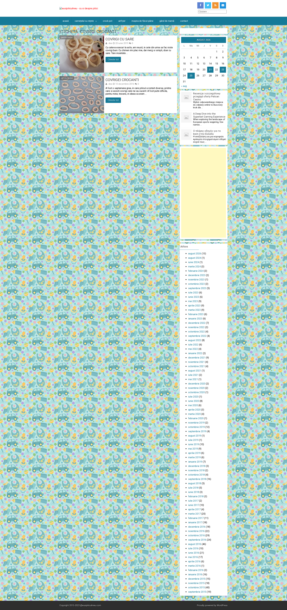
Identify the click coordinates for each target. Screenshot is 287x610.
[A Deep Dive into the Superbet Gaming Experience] (186, 121)
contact (184, 21)
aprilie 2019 (194, 453)
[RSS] (215, 5)
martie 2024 (194, 266)
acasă (66, 21)
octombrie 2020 (196, 392)
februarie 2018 (196, 496)
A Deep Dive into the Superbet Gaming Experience (209, 115)
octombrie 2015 (196, 587)
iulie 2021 (193, 375)
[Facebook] (200, 5)
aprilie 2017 (194, 509)
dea (110, 43)
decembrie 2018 (196, 466)
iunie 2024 (193, 262)
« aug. (184, 86)
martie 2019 (194, 457)
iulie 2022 (193, 344)
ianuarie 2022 (195, 353)
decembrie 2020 (196, 383)
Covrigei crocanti (122, 80)
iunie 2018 (193, 492)
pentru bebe (66, 37)
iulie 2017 (193, 500)
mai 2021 (193, 379)
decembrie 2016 (196, 526)
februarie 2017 (196, 518)
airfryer (121, 21)
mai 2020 (193, 405)
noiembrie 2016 (196, 531)
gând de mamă (166, 21)
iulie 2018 (193, 487)
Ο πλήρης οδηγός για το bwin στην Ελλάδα (207, 132)
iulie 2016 (193, 548)
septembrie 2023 (197, 288)
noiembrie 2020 (196, 388)
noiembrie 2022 (196, 327)
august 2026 (194, 253)
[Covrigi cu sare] (81, 54)
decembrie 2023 (196, 275)
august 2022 (194, 340)
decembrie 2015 (196, 578)
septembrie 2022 (197, 336)
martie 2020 (194, 414)
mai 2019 (193, 448)
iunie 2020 (193, 401)
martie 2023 (194, 310)
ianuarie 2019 (195, 461)
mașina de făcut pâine (142, 21)
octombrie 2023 (196, 283)
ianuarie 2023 (195, 318)
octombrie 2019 (196, 427)
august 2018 (194, 483)
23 (223, 69)
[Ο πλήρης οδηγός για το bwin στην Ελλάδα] (186, 139)
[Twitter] (208, 5)
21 (210, 69)
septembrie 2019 (197, 431)
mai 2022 (193, 349)
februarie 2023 (196, 314)
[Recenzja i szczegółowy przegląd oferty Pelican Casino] (186, 101)
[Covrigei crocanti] (81, 94)
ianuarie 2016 (195, 574)
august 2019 (194, 435)
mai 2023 (193, 301)
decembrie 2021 (196, 357)
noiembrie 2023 (196, 279)
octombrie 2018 (196, 474)
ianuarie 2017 (195, 522)
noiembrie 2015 (196, 583)
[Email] (223, 5)
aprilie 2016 (194, 561)
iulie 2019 (193, 440)
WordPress (222, 605)
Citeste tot (113, 59)
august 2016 (194, 544)
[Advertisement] (203, 193)
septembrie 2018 (197, 479)
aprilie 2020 (194, 409)
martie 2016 (194, 565)
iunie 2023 (193, 297)
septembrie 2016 (197, 539)
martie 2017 (194, 513)
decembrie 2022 (196, 323)
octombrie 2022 (196, 331)
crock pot (107, 21)
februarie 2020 (196, 418)
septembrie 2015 (197, 591)
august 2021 (194, 370)
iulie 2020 (193, 396)
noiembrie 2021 (196, 362)
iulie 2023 (193, 292)
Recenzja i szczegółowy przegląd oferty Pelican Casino (206, 96)
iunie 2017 (193, 505)
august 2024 (194, 257)
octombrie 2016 (196, 535)
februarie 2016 (196, 570)
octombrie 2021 (196, 366)
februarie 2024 (196, 270)
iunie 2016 (193, 552)
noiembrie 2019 (196, 422)
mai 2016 (193, 557)
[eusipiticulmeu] (78, 8)
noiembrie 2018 (196, 470)
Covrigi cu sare (120, 39)
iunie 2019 (193, 444)
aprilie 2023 (194, 305)
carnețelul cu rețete (84, 21)
